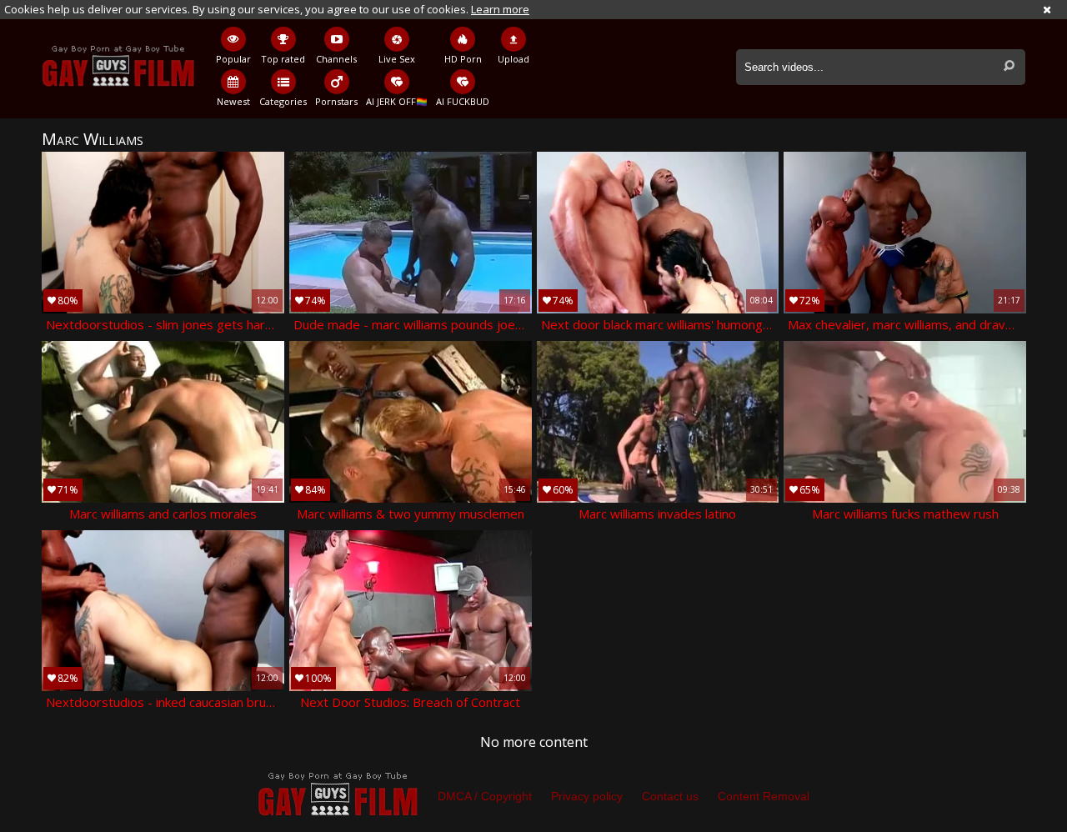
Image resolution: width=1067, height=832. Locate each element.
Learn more (500, 9)
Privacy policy (587, 796)
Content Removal (763, 796)
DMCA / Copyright (485, 796)
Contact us (670, 796)
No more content (534, 742)
